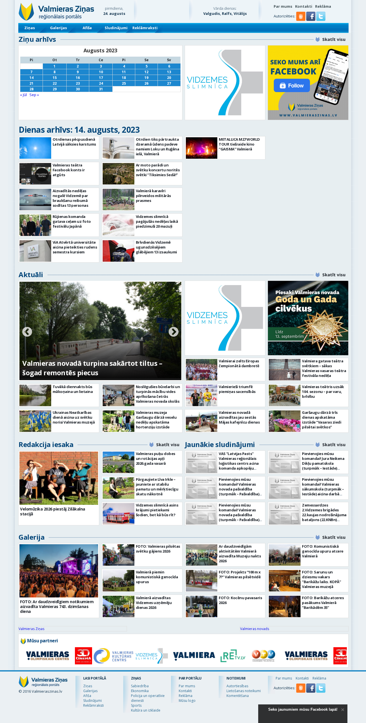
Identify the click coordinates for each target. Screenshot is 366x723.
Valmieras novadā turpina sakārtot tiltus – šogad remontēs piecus (92, 367)
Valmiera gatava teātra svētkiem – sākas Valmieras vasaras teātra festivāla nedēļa (324, 368)
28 (31, 89)
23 (78, 83)
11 (124, 71)
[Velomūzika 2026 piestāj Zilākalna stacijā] (59, 478)
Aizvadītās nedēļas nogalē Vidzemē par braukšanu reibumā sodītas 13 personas (70, 198)
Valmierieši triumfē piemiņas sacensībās (237, 389)
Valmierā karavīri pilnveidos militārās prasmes (153, 195)
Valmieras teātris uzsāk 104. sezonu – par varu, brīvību (323, 391)
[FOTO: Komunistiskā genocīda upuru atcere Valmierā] (284, 555)
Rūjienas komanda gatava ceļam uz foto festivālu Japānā (72, 221)
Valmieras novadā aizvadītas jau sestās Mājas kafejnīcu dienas (239, 417)
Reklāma (323, 6)
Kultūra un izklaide (145, 710)
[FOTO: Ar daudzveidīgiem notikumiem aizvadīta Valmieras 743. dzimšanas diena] (59, 570)
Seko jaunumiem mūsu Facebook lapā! (302, 709)
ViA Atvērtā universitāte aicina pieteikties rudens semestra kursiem (75, 247)
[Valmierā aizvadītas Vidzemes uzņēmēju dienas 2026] (118, 606)
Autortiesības (237, 686)
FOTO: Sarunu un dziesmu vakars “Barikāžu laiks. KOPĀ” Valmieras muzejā (321, 579)
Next (173, 332)
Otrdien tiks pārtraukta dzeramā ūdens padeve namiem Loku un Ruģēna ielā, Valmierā (157, 146)
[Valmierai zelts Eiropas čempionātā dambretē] (201, 369)
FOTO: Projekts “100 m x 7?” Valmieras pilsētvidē (240, 574)
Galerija (31, 537)
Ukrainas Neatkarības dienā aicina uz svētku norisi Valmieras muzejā (74, 417)
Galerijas (58, 27)
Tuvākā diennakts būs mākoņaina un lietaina (73, 389)
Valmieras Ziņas (31, 628)
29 (55, 89)
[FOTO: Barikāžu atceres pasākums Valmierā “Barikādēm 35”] (284, 606)
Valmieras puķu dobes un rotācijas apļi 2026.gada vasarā (155, 458)
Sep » (34, 94)
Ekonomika (140, 690)
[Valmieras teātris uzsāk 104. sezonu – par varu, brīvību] (284, 395)
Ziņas (29, 27)
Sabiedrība (140, 686)
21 (31, 83)
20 (169, 77)
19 (146, 77)
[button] (311, 19)
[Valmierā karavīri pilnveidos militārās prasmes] (118, 199)
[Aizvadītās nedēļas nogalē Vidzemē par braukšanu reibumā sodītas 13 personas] (35, 199)
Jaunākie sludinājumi (220, 444)
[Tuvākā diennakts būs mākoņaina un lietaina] (35, 395)
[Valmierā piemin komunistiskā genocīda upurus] (118, 580)
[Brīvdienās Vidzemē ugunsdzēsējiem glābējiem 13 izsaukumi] (118, 251)
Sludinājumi (116, 27)
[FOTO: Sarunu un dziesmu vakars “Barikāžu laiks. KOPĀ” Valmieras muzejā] (284, 580)
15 (55, 77)
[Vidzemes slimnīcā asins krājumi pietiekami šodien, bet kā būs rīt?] (118, 513)
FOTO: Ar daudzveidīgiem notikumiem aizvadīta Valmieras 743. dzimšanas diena (57, 606)
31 (101, 89)
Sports (136, 705)
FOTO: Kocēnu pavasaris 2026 (240, 600)
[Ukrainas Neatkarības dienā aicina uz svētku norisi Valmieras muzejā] (35, 421)
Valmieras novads (254, 628)
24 (101, 83)
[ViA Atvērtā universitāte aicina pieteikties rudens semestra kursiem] (35, 251)
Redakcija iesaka (46, 444)
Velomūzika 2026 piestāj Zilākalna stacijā (52, 511)
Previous (27, 332)
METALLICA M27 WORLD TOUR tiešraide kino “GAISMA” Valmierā (239, 144)
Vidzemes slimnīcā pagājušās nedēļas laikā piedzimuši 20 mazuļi (157, 221)
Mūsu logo (187, 700)
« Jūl (23, 94)
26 (146, 83)
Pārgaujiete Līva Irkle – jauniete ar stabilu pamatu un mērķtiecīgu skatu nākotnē (157, 486)
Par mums (283, 6)
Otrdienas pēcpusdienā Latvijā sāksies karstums (74, 142)
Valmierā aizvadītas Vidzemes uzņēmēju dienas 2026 (154, 602)
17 (101, 77)
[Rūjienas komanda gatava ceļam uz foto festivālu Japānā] (35, 225)
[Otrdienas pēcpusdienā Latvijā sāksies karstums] (35, 148)
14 (31, 77)
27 (169, 83)
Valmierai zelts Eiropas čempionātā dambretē (239, 363)
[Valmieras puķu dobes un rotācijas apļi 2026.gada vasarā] (118, 462)
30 (78, 89)
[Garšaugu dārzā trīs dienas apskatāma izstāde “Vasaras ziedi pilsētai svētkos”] (284, 421)
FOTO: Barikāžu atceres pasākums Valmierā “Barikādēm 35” (323, 602)
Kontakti (303, 6)
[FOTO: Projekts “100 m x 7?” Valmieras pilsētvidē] (201, 580)
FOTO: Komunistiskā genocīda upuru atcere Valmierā (322, 551)
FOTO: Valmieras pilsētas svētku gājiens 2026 (158, 549)
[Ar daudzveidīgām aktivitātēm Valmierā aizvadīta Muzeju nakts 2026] (201, 555)
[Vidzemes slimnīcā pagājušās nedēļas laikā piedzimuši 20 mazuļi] (118, 225)
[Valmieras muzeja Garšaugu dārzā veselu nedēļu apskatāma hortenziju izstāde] (118, 421)
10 (101, 71)
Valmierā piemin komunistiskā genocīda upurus (157, 576)
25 (124, 83)
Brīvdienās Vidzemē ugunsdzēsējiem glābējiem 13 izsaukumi (156, 247)
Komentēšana (237, 695)
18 (124, 77)
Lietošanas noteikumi (243, 690)
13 (169, 71)
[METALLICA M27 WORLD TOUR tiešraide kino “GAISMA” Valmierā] (201, 148)
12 (146, 71)
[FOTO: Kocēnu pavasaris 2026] (201, 606)
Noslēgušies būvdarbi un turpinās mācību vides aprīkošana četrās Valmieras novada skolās (158, 394)
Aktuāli (31, 274)
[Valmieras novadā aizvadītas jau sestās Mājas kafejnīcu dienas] (201, 421)
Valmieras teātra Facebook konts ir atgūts (69, 169)
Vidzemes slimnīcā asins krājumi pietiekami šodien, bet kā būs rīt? (157, 509)
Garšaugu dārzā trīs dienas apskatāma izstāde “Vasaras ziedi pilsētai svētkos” (321, 420)
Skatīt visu (333, 39)
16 (78, 77)
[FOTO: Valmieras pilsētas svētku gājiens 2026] (118, 555)
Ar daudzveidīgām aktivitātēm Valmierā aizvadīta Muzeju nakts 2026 (240, 553)
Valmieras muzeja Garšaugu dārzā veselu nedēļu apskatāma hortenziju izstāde (156, 420)
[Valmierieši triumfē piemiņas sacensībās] (201, 395)
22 (55, 83)
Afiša (87, 27)
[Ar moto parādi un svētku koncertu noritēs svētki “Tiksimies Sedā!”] (118, 173)
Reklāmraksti (145, 27)
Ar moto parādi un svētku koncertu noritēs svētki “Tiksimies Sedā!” (158, 169)
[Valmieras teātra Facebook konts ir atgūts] (35, 173)
